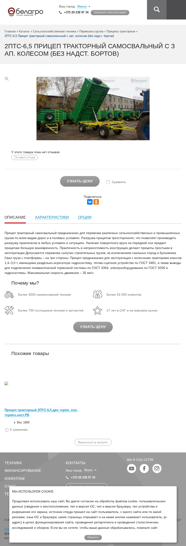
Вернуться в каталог (93, 442)
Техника (13, 463)
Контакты (75, 463)
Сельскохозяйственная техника (54, 31)
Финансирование (23, 471)
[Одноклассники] (96, 202)
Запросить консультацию (110, 12)
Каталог (24, 31)
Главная (10, 31)
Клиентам (14, 479)
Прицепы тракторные (121, 31)
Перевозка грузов (91, 31)
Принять (93, 537)
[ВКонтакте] (90, 202)
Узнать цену (80, 181)
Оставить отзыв (25, 157)
